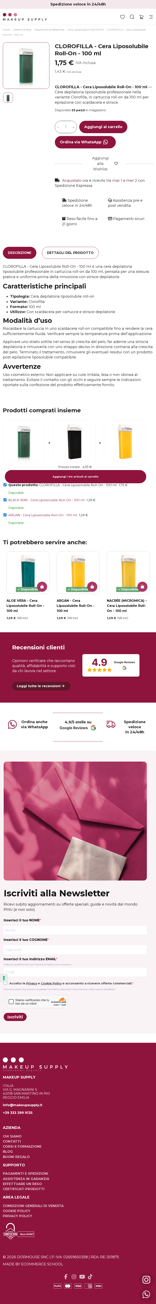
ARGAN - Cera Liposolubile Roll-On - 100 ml (42, 515)
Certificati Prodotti (23, 1189)
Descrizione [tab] (19, 253)
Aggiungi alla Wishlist (100, 163)
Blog (8, 1151)
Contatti (12, 1141)
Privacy (31, 983)
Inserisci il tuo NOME (22, 920)
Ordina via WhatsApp (80, 142)
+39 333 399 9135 (17, 1113)
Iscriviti (15, 1016)
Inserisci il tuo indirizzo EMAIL (30, 959)
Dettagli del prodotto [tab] (70, 253)
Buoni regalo (16, 1157)
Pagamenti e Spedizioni (25, 1173)
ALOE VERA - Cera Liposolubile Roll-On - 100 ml (25, 606)
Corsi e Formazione (22, 1146)
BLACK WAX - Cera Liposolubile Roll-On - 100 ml (46, 500)
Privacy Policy (17, 1216)
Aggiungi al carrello (103, 127)
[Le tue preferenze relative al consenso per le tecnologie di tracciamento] (4, 978)
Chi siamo (12, 1136)
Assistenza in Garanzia (26, 1179)
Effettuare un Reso (22, 1184)
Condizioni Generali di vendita (33, 1206)
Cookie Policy (51, 983)
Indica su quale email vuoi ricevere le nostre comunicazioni (38, 964)
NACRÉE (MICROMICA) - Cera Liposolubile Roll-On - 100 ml (127, 606)
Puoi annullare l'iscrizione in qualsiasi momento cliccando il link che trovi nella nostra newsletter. (60, 989)
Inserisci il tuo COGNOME (26, 940)
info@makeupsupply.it (22, 1105)
